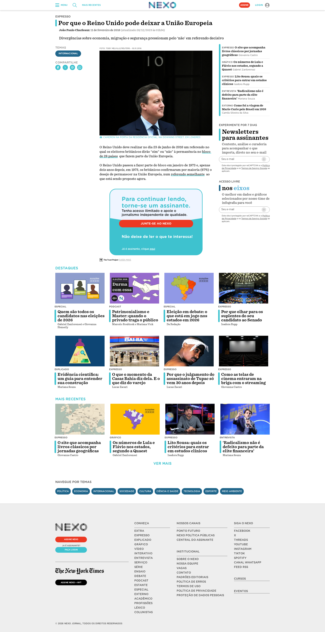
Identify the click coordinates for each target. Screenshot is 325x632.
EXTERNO (141, 594)
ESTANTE (141, 585)
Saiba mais (125, 260)
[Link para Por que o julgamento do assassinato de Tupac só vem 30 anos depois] (189, 351)
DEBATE (140, 576)
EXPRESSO (142, 535)
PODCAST (141, 580)
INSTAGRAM (242, 548)
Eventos (241, 591)
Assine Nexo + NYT (71, 582)
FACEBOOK (242, 530)
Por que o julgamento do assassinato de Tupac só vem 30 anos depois (190, 378)
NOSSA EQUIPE (187, 563)
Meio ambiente (232, 491)
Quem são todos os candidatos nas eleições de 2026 (81, 316)
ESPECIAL (141, 589)
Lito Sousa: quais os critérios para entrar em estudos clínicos (244, 80)
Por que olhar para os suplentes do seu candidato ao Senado (242, 316)
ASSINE (244, 5)
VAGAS (182, 568)
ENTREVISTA (143, 557)
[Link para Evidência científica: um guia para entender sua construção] (80, 351)
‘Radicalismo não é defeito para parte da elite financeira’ (242, 94)
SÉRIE (138, 567)
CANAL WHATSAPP (247, 562)
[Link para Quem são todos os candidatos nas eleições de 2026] (80, 288)
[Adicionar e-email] (264, 159)
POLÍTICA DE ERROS (191, 581)
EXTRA (139, 530)
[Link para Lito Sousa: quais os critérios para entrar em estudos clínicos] (190, 419)
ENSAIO (139, 571)
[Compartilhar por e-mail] (72, 67)
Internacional (68, 53)
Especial (60, 306)
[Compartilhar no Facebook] (58, 67)
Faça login (71, 550)
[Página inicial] (162, 5)
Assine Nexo (71, 539)
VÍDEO (139, 548)
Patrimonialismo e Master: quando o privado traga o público (135, 316)
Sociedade (126, 491)
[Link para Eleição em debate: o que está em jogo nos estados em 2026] (189, 288)
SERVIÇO (140, 562)
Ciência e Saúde (167, 491)
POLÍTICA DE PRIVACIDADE (196, 590)
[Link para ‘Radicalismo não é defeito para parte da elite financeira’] (245, 419)
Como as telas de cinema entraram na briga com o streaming (243, 378)
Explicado (62, 369)
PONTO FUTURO (188, 530)
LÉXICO (139, 607)
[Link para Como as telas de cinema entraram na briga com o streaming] (243, 351)
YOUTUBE (241, 544)
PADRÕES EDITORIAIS (192, 577)
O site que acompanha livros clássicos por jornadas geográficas (243, 51)
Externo (227, 105)
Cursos (240, 578)
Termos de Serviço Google (254, 168)
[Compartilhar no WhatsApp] (79, 67)
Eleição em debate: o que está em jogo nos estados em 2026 (187, 316)
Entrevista (229, 91)
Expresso (228, 47)
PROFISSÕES (143, 603)
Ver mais (162, 463)
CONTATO (184, 572)
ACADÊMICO (143, 598)
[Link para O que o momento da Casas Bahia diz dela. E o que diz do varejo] (134, 351)
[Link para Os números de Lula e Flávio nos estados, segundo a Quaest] (135, 419)
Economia (81, 491)
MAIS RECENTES (91, 5)
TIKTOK (239, 553)
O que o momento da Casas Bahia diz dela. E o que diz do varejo (136, 378)
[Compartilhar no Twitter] (65, 67)
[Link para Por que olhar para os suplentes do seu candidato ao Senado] (243, 288)
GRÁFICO (141, 544)
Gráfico (227, 62)
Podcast (115, 306)
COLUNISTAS (143, 612)
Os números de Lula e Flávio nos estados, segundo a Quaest (242, 65)
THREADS (241, 539)
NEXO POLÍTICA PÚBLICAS (196, 535)
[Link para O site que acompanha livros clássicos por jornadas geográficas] (80, 419)
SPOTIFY (240, 557)
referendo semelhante (188, 174)
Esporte (211, 491)
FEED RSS (241, 567)
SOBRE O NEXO (188, 559)
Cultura (145, 491)
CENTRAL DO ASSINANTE (195, 539)
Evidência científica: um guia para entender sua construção (80, 378)
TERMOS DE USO (188, 586)
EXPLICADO (142, 539)
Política (63, 491)
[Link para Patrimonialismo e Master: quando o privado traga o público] (134, 288)
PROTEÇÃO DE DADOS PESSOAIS (200, 595)
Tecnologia (192, 491)
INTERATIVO (143, 553)
